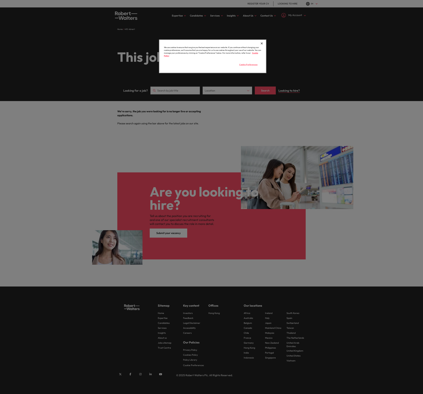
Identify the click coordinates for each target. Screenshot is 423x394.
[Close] (261, 43)
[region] (212, 56)
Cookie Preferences (248, 64)
